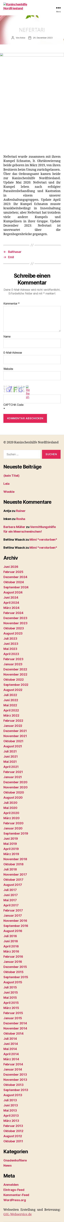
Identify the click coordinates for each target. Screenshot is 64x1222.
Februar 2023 (13, 659)
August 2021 (12, 746)
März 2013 (11, 1120)
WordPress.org (14, 1200)
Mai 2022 (10, 705)
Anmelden (11, 1184)
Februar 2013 (13, 1126)
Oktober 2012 (13, 1131)
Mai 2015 (10, 997)
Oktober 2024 (13, 582)
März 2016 (11, 951)
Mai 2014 (10, 1049)
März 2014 (11, 1059)
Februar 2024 (13, 613)
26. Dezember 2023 (43, 37)
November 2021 (15, 736)
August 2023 (13, 633)
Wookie (8, 491)
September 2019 (15, 833)
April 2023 (11, 654)
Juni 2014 (10, 1044)
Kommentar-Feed (16, 1195)
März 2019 (11, 854)
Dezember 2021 (15, 731)
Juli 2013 (10, 1100)
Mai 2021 (10, 761)
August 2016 (12, 931)
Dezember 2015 (15, 967)
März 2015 (11, 1008)
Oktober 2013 (13, 1085)
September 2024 (16, 587)
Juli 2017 (10, 890)
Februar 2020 (13, 823)
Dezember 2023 (15, 618)
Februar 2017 (13, 910)
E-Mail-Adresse (12, 352)
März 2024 (11, 608)
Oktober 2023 (13, 628)
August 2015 (12, 982)
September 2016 (15, 926)
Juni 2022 (10, 700)
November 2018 (15, 859)
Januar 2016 (12, 961)
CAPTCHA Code (13, 404)
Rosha (20, 519)
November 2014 (15, 1028)
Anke (22, 37)
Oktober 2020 (13, 792)
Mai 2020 (10, 808)
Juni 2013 (10, 1105)
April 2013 (11, 1115)
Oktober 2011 (13, 1141)
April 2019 (11, 849)
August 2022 (12, 690)
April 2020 (11, 813)
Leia (6, 483)
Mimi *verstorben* (43, 539)
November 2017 (15, 874)
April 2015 (11, 1003)
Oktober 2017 (13, 879)
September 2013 (15, 1090)
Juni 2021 (10, 756)
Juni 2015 (10, 992)
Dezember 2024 (15, 577)
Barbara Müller (14, 527)
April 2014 (11, 1054)
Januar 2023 (12, 664)
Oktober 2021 (13, 741)
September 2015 (15, 977)
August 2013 (12, 1095)
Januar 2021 (12, 777)
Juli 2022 (10, 695)
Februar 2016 (13, 956)
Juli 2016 (10, 936)
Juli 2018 (10, 869)
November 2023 (15, 623)
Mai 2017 (10, 900)
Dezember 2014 (15, 1023)
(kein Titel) (11, 475)
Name (7, 336)
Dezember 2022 (15, 669)
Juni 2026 (10, 567)
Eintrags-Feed (13, 1190)
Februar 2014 (13, 1064)
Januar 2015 (12, 1018)
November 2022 (15, 674)
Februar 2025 (13, 572)
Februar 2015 (13, 1013)
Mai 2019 (10, 844)
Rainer (21, 511)
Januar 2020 (13, 828)
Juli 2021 (10, 751)
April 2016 (11, 946)
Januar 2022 (12, 726)
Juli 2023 (10, 638)
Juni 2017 (10, 895)
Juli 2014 (10, 1038)
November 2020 (15, 787)
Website (8, 369)
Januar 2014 (12, 1069)
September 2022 (15, 684)
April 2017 (10, 905)
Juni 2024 (10, 597)
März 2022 (11, 715)
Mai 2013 (10, 1110)
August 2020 (13, 797)
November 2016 (15, 920)
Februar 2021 (13, 772)
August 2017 (12, 885)
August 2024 (13, 592)
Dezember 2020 (15, 782)
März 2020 (11, 818)
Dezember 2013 (15, 1074)
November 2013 (15, 1079)
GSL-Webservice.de (17, 1214)
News (7, 1165)
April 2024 (11, 602)
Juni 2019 (10, 838)
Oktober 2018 (13, 864)
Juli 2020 (10, 802)
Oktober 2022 (13, 679)
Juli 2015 (10, 987)
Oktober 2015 (13, 972)
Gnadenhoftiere (15, 1160)
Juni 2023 (10, 643)
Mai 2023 (10, 649)
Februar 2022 (13, 720)
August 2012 (12, 1136)
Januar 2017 (12, 915)
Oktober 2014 (13, 1033)
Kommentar (11, 303)
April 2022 (11, 710)
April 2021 (10, 767)
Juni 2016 (10, 941)
